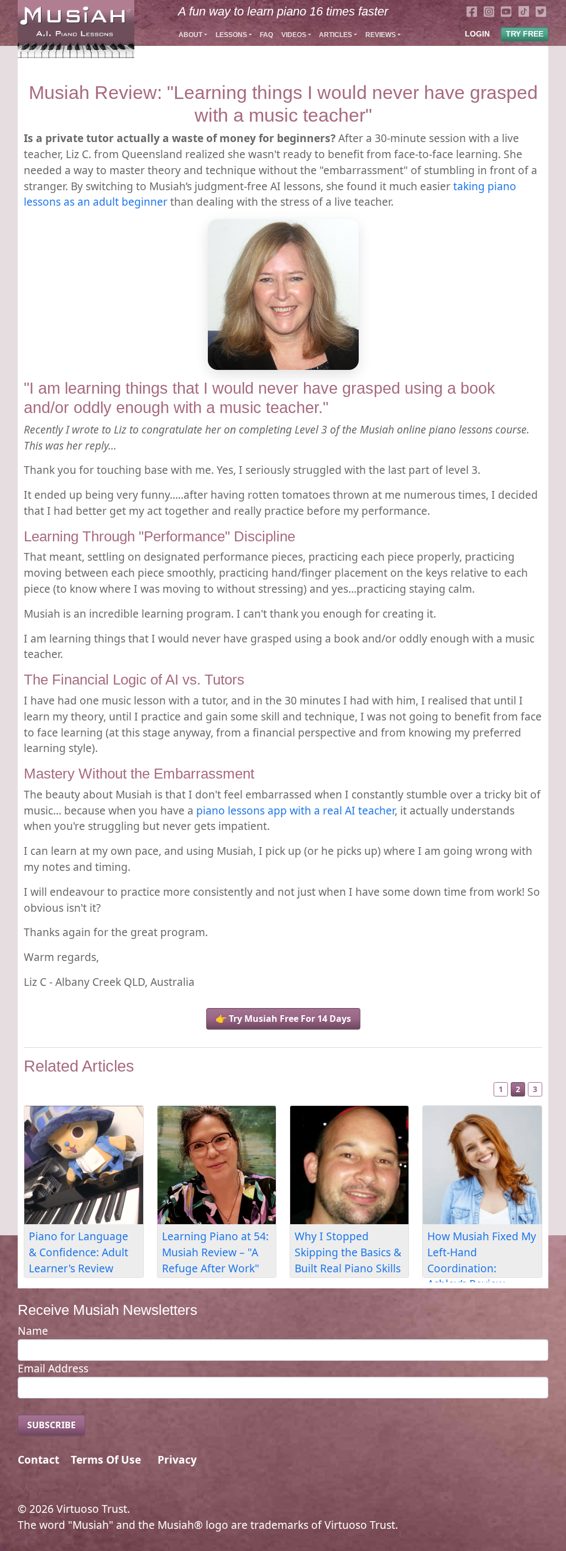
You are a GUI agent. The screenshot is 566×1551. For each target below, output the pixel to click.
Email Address (53, 1368)
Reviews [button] (380, 35)
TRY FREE (524, 33)
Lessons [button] (231, 35)
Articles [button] (335, 35)
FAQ (266, 35)
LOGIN (477, 33)
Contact (38, 1459)
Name (33, 1330)
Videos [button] (293, 35)
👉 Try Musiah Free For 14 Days (283, 1018)
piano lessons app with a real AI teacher (295, 810)
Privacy (177, 1459)
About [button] (190, 35)
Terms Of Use (106, 1459)
